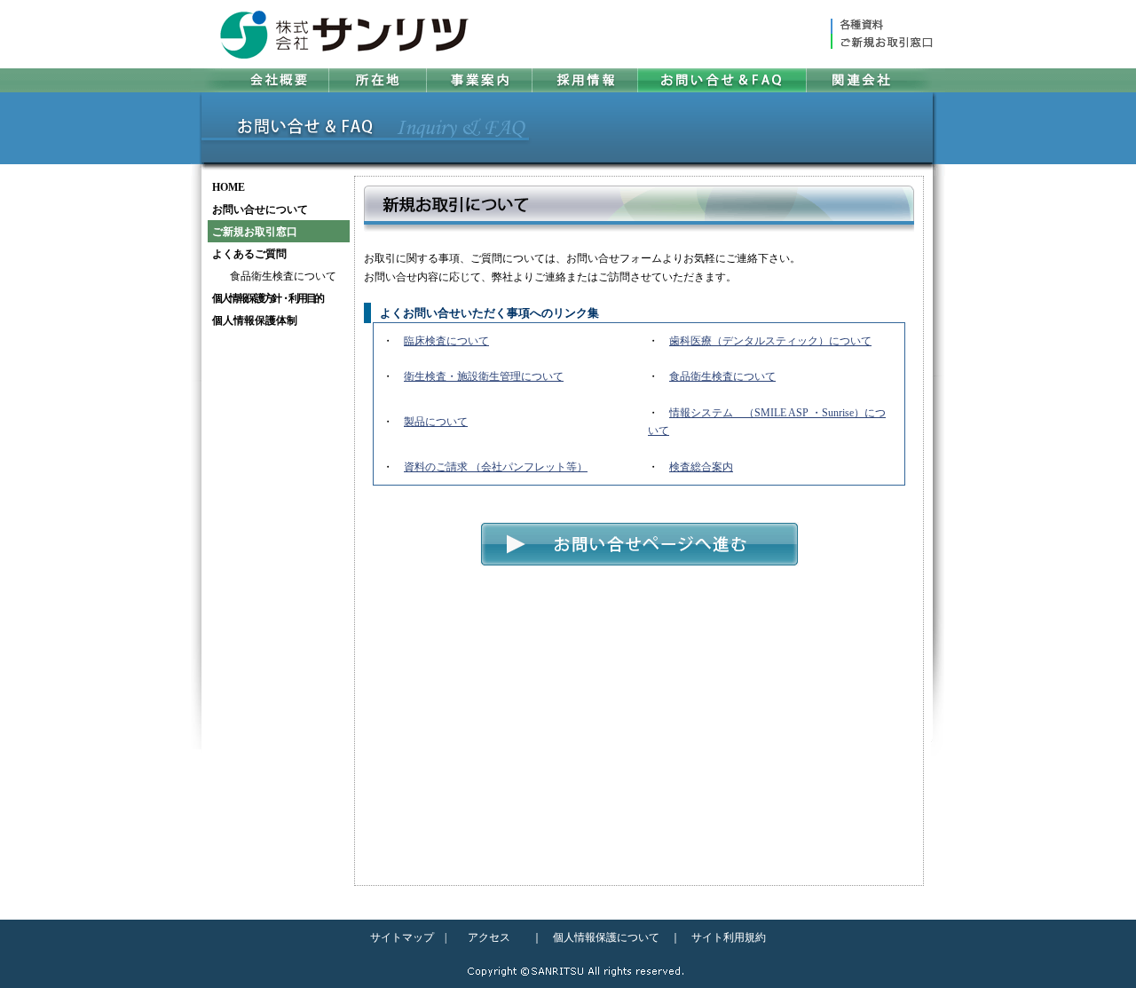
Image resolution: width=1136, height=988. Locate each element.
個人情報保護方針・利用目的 (267, 298)
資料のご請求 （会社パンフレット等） (496, 467)
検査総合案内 (701, 467)
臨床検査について (446, 341)
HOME (228, 187)
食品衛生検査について (283, 276)
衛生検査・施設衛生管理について (484, 376)
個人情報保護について (606, 937)
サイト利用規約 (728, 937)
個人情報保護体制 (254, 320)
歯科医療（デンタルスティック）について (770, 341)
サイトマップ (402, 937)
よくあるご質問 (249, 254)
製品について (436, 421)
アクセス (489, 937)
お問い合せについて (260, 209)
